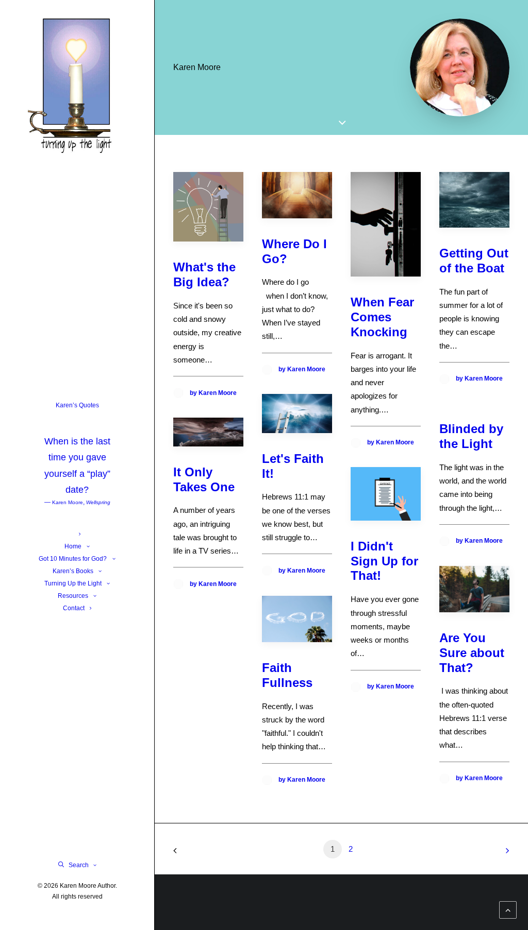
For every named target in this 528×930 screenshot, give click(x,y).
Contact (74, 608)
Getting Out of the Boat (473, 260)
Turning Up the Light (73, 583)
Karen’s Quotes (77, 454)
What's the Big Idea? (204, 274)
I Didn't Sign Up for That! (384, 561)
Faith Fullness (287, 675)
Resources (73, 595)
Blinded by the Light (471, 436)
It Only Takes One (204, 479)
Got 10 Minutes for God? (73, 558)
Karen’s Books (73, 571)
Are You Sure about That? (471, 653)
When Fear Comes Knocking (382, 317)
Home (72, 546)
